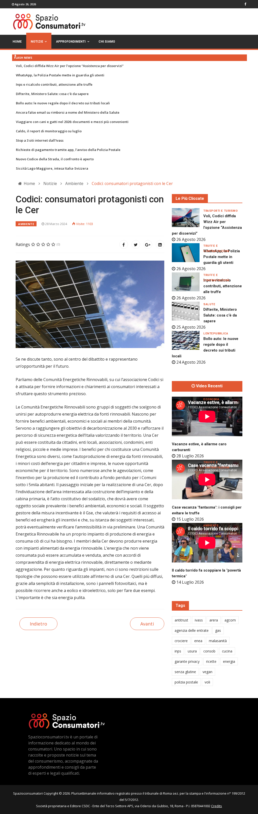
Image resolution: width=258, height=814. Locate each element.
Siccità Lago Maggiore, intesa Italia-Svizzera (52, 168)
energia (229, 661)
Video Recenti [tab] (208, 386)
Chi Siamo (107, 41)
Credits (216, 806)
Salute (209, 304)
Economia (211, 399)
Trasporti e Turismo (220, 211)
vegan (207, 671)
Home (17, 41)
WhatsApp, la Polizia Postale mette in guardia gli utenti (60, 75)
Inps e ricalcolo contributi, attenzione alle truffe (54, 84)
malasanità (218, 640)
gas (218, 630)
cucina (227, 651)
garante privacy (187, 661)
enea (198, 640)
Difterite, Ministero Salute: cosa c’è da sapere (52, 93)
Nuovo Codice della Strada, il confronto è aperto (55, 159)
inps (178, 651)
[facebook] (245, 4)
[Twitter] (136, 244)
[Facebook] (123, 244)
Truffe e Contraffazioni (216, 246)
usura (192, 651)
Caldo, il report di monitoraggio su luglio (49, 131)
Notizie (37, 41)
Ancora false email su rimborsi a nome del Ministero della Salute (67, 112)
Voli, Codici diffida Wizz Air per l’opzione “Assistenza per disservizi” (69, 66)
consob (209, 651)
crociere (181, 640)
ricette (211, 661)
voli (207, 682)
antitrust (181, 620)
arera (213, 620)
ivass (199, 620)
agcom (230, 620)
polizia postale (186, 682)
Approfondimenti (71, 41)
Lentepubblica (215, 333)
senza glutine (185, 671)
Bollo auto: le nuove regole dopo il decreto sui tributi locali (63, 103)
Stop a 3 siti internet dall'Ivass (39, 140)
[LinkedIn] (160, 244)
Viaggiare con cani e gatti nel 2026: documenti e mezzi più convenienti (72, 121)
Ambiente (26, 224)
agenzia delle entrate (192, 630)
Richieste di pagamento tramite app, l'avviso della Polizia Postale (68, 149)
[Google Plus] (148, 244)
